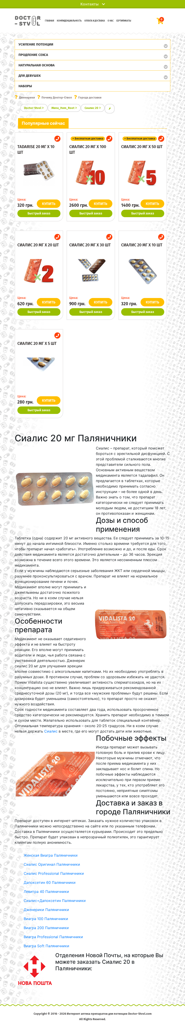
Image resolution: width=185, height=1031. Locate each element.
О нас (110, 20)
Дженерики (27, 97)
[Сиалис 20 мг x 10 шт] (142, 275)
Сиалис (51, 731)
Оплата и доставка (94, 20)
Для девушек (29, 76)
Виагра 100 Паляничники (46, 918)
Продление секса (33, 55)
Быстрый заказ (39, 213)
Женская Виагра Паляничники (51, 855)
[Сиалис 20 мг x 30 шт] (90, 275)
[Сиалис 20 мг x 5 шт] (38, 374)
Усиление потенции (35, 44)
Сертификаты (123, 20)
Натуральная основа (36, 65)
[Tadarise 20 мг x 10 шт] (38, 177)
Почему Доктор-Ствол (57, 97)
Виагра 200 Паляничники (46, 927)
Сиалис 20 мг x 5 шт (37, 343)
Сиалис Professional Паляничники (54, 873)
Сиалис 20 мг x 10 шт (141, 245)
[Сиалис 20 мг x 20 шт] (38, 275)
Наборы (25, 86)
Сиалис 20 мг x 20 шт (38, 245)
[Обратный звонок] (57, 139)
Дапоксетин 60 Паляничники (50, 882)
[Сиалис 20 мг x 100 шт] (90, 177)
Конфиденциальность (69, 20)
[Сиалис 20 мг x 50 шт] (142, 177)
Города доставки (90, 97)
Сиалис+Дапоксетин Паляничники (55, 900)
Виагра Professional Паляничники (53, 937)
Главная (49, 20)
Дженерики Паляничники (46, 909)
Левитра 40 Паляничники (46, 891)
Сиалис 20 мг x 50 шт (142, 146)
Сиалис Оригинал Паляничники (52, 864)
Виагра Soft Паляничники (46, 946)
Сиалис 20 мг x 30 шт (90, 245)
